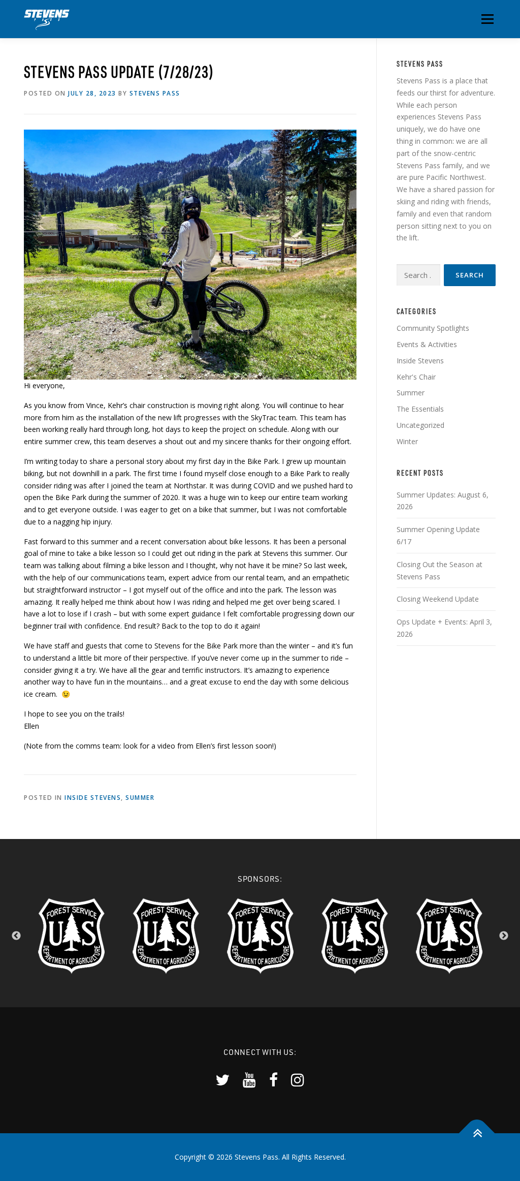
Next (504, 936)
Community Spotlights (433, 328)
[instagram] (297, 1079)
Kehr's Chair (416, 377)
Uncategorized (420, 425)
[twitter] (222, 1079)
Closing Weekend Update (438, 599)
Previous (16, 936)
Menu (487, 19)
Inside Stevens (92, 797)
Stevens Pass (154, 93)
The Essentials (420, 409)
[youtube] (249, 1079)
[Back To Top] (477, 1133)
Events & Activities (427, 344)
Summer (139, 797)
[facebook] (273, 1079)
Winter (407, 441)
